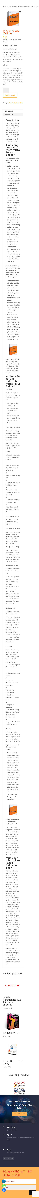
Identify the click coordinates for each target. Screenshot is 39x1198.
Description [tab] (9, 111)
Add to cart (10, 95)
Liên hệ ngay (19, 1113)
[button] (20, 12)
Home (4, 6)
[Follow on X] (8, 1158)
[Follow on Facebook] (5, 1158)
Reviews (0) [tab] (9, 114)
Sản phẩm (10, 6)
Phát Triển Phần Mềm (20, 6)
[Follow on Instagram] (12, 1158)
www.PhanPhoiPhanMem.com (19, 1101)
